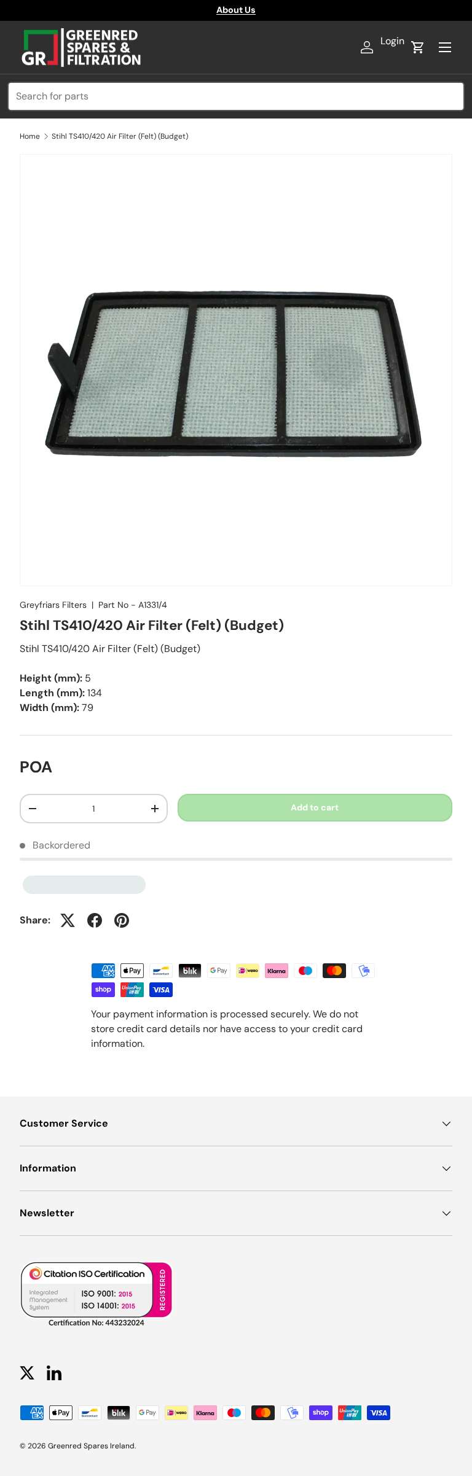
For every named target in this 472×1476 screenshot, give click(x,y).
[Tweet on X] (67, 920)
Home (30, 136)
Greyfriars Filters (53, 604)
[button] (417, 47)
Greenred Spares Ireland (91, 1446)
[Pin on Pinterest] (121, 920)
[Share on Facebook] (94, 920)
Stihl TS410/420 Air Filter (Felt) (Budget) (120, 136)
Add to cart (315, 807)
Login (392, 40)
